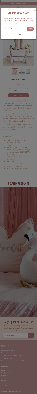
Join (30, 28)
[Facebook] (16, 34)
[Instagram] (19, 34)
